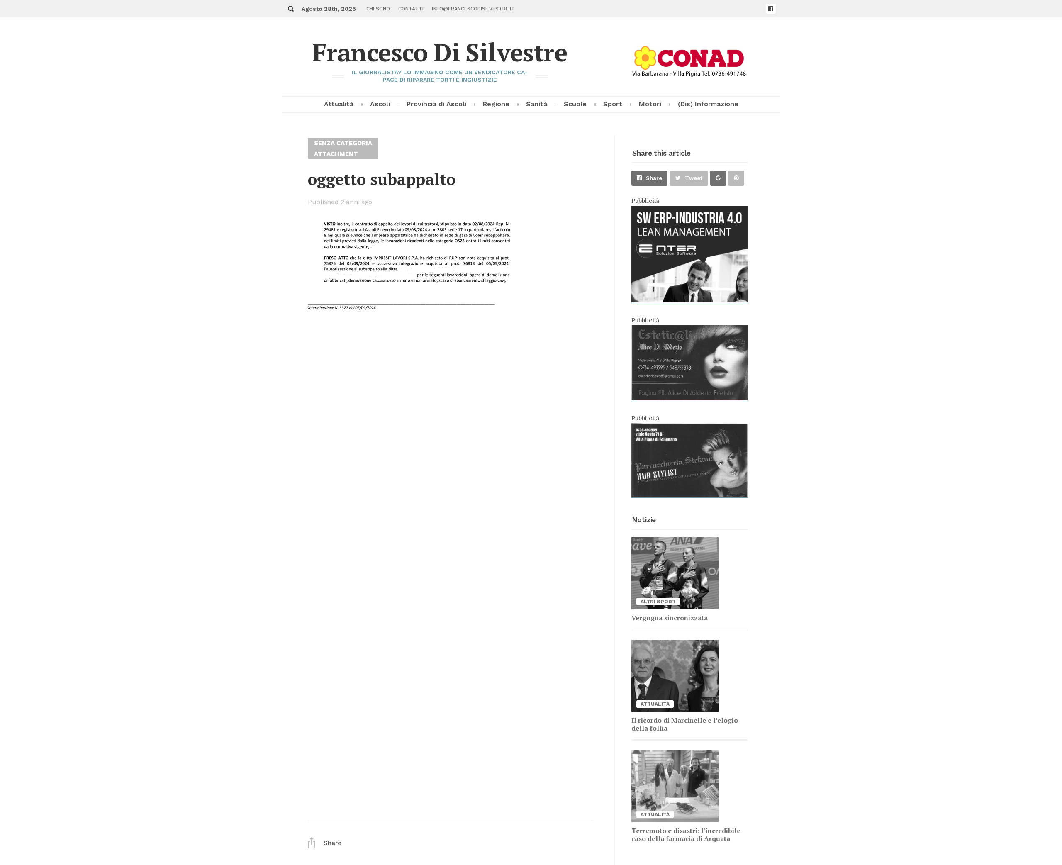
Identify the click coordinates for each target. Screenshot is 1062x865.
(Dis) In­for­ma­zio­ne (708, 104)
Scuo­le (575, 104)
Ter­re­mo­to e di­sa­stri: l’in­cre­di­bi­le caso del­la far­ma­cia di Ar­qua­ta (685, 834)
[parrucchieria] (689, 495)
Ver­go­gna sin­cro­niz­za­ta (669, 617)
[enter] (689, 300)
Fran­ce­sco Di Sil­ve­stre (439, 52)
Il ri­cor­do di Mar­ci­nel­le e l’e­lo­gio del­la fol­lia (684, 724)
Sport (612, 104)
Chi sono (378, 9)
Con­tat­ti (411, 9)
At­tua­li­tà (338, 104)
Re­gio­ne (496, 104)
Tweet (693, 178)
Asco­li (380, 104)
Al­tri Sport (658, 601)
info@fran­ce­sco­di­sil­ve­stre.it (473, 9)
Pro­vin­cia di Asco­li (436, 104)
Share (654, 178)
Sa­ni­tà (536, 104)
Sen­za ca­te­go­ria (343, 143)
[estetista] (689, 398)
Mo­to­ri (650, 104)
